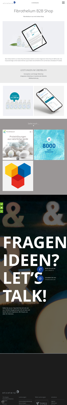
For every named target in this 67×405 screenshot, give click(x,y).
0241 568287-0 (49, 270)
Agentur (53, 401)
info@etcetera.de (50, 279)
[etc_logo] (9, 2)
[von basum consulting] (18, 176)
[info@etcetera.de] (1, 207)
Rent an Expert (22, 403)
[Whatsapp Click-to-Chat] (1, 211)
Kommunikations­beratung (25, 401)
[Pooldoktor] (49, 145)
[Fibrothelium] (18, 145)
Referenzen (54, 403)
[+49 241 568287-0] (1, 204)
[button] (63, 2)
